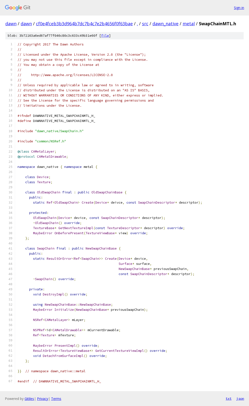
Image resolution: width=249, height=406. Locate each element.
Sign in (239, 7)
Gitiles (29, 398)
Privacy (42, 398)
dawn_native (165, 23)
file (105, 36)
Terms (56, 398)
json (240, 398)
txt (228, 398)
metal (189, 23)
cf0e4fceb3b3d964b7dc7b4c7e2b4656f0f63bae (84, 23)
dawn (11, 23)
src (145, 23)
